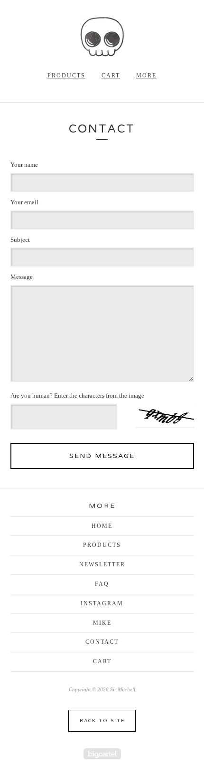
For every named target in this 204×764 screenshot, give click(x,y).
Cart (111, 75)
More (146, 75)
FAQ (102, 584)
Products (66, 75)
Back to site (102, 721)
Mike (102, 623)
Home (102, 526)
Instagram (102, 603)
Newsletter (102, 564)
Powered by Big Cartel (102, 753)
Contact (102, 642)
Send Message (102, 456)
